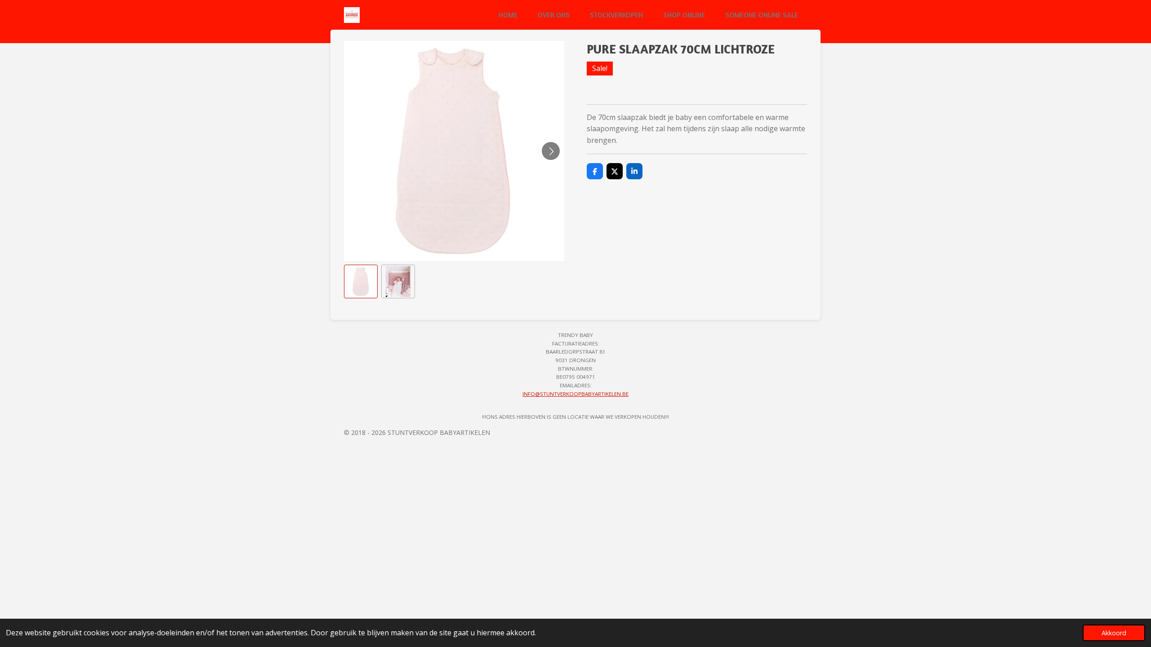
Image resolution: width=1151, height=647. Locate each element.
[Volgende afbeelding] (551, 151)
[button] (361, 281)
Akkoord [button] (1114, 633)
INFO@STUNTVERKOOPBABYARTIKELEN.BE (575, 393)
